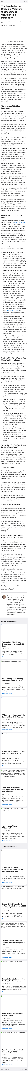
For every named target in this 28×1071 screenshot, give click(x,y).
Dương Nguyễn (13, 41)
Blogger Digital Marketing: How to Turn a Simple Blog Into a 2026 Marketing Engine (14, 906)
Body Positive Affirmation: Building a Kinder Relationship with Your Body (13, 790)
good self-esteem (19, 222)
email (26, 1069)
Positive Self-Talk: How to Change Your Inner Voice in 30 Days (13, 644)
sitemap (21, 1069)
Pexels (21, 41)
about (25, 1)
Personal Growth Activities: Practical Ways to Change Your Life (13, 942)
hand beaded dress (12, 310)
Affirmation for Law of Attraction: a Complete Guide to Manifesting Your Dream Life (13, 869)
